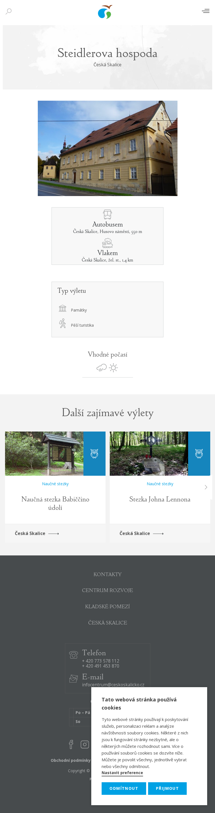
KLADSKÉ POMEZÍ (107, 607)
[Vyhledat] (10, 12)
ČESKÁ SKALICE (107, 623)
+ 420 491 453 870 (100, 666)
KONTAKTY (107, 575)
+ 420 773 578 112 (100, 661)
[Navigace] (205, 11)
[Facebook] (71, 745)
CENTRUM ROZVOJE (107, 590)
